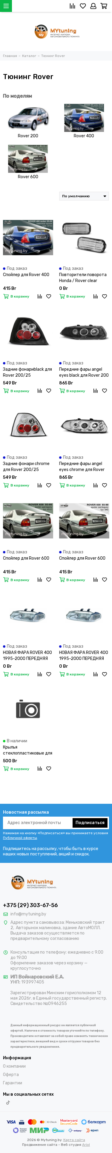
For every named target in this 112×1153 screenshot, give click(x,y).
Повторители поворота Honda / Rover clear (83, 277)
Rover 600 (28, 176)
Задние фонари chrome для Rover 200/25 (26, 466)
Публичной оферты (20, 838)
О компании (14, 1066)
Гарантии (12, 1083)
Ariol (86, 1145)
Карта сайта (74, 1140)
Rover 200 (28, 135)
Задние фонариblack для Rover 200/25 (27, 372)
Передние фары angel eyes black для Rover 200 (84, 372)
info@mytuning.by (28, 914)
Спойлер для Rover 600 (26, 558)
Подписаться (90, 822)
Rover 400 (84, 135)
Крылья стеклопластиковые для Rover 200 (27, 750)
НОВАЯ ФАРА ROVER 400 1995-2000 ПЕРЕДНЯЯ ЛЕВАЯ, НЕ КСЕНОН (27, 656)
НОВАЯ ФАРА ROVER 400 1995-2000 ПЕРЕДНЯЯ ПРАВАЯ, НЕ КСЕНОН (83, 656)
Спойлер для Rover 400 (26, 274)
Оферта (11, 1074)
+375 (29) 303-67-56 (30, 905)
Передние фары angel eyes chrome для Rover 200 (82, 467)
